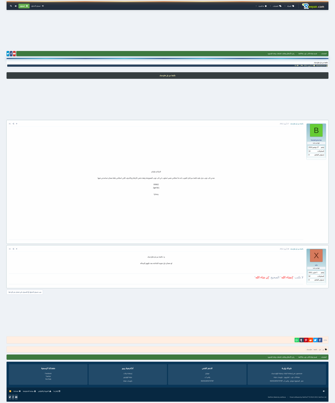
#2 (10, 249)
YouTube (48, 379)
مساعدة (15, 391)
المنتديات (275, 6)
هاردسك (309, 349)
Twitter (48, 376)
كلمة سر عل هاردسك (321, 63)
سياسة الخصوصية (28, 391)
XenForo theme (273, 397)
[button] (285, 6)
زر (323, 349)
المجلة (289, 6)
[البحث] (11, 6)
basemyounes (321, 65)
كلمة (315, 349)
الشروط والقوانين (43, 391)
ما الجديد (261, 6)
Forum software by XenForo (308, 397)
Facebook (48, 373)
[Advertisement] (167, 30)
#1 (10, 124)
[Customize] (15, 6)
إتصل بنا (56, 391)
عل (320, 349)
